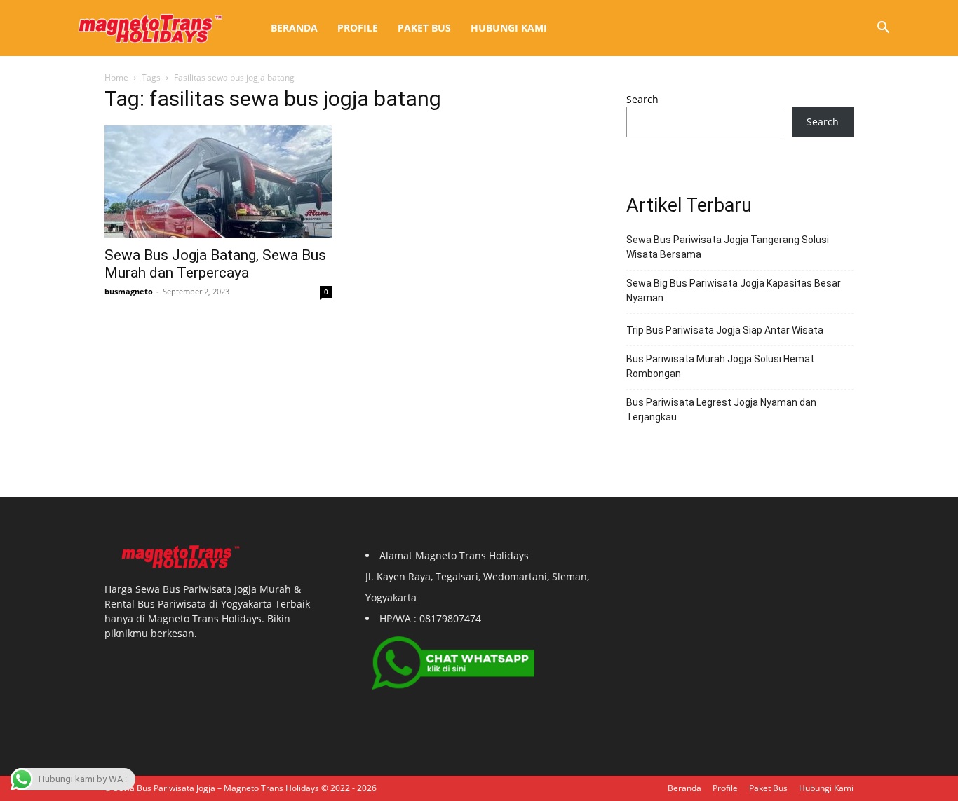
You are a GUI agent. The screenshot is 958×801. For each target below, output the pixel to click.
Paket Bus (424, 27)
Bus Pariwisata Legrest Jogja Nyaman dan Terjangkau (721, 410)
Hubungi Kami (509, 27)
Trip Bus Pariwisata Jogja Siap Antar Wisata (724, 330)
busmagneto (128, 291)
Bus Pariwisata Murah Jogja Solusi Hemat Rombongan (720, 366)
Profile (357, 27)
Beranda (294, 27)
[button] (883, 29)
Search (642, 99)
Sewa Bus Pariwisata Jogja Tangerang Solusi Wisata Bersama (727, 247)
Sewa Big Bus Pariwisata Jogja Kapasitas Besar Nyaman (733, 290)
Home (116, 77)
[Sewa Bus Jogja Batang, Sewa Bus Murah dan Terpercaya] (218, 181)
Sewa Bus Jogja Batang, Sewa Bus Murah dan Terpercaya (215, 264)
